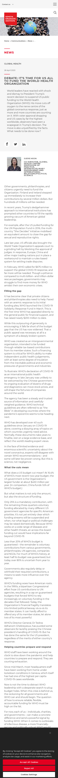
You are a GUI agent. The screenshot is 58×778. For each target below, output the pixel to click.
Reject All (29, 768)
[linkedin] (24, 144)
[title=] (10, 19)
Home (6, 41)
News (30, 41)
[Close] (50, 733)
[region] (29, 752)
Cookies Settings (29, 774)
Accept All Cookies (29, 762)
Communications (18, 41)
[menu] (55, 4)
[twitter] (15, 144)
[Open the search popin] (55, 12)
